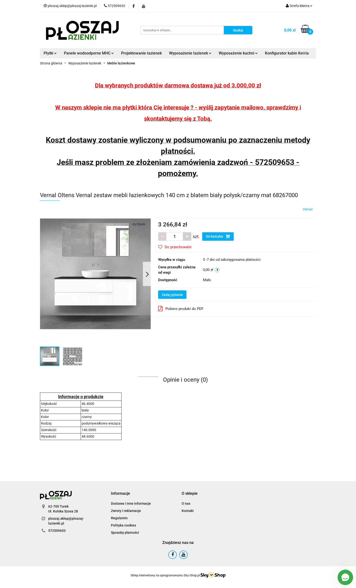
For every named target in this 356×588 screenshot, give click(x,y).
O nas (186, 503)
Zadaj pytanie (172, 295)
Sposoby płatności (125, 532)
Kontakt (188, 511)
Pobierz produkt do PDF (184, 309)
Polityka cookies (123, 525)
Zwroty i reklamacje (126, 511)
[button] (120, 493)
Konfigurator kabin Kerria (287, 53)
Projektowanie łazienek (141, 53)
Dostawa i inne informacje (131, 503)
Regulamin (119, 518)
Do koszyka (215, 236)
